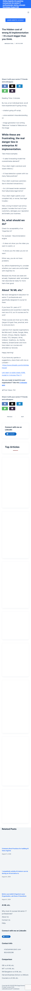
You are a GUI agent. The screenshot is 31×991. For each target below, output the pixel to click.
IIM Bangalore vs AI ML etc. (12, 972)
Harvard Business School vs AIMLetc (15, 975)
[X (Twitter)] (12, 86)
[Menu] (28, 12)
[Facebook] (5, 86)
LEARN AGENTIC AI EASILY (15, 20)
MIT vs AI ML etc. (8, 968)
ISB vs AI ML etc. (8, 965)
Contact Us (6, 920)
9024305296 (9, 952)
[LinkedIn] (20, 86)
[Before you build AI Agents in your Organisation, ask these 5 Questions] (15, 885)
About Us (5, 917)
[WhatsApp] (5, 91)
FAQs (4, 923)
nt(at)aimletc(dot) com (12, 949)
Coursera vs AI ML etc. (10, 978)
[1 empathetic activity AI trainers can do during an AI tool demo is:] (15, 862)
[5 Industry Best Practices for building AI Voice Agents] (15, 839)
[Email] (12, 91)
